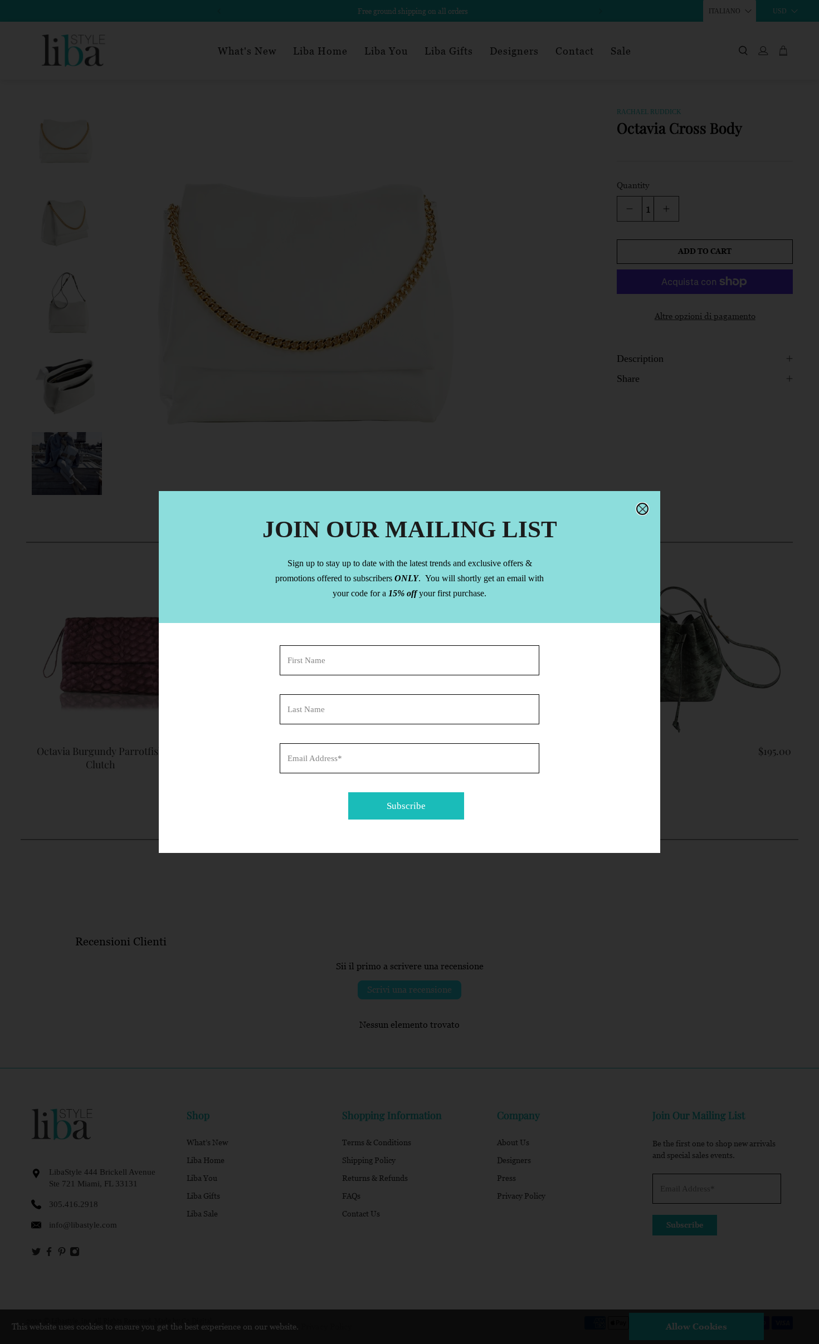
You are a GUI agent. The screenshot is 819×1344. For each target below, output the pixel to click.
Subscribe (406, 806)
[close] (642, 508)
